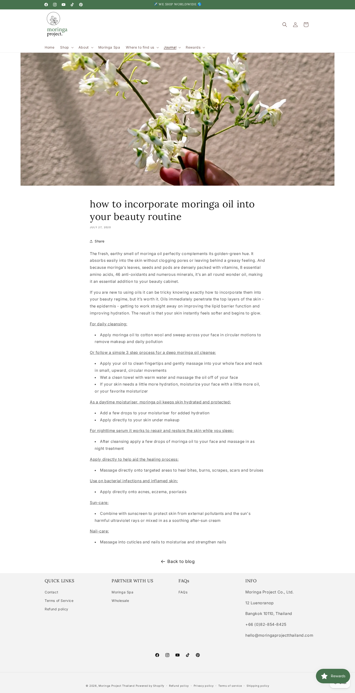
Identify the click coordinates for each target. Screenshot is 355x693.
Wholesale (120, 600)
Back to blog (181, 561)
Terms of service (230, 685)
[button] (66, 47)
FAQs (182, 592)
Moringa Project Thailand (117, 685)
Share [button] (100, 241)
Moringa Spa (123, 592)
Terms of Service (59, 600)
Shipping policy (258, 685)
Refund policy (56, 609)
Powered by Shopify (150, 685)
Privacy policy (204, 685)
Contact (51, 592)
